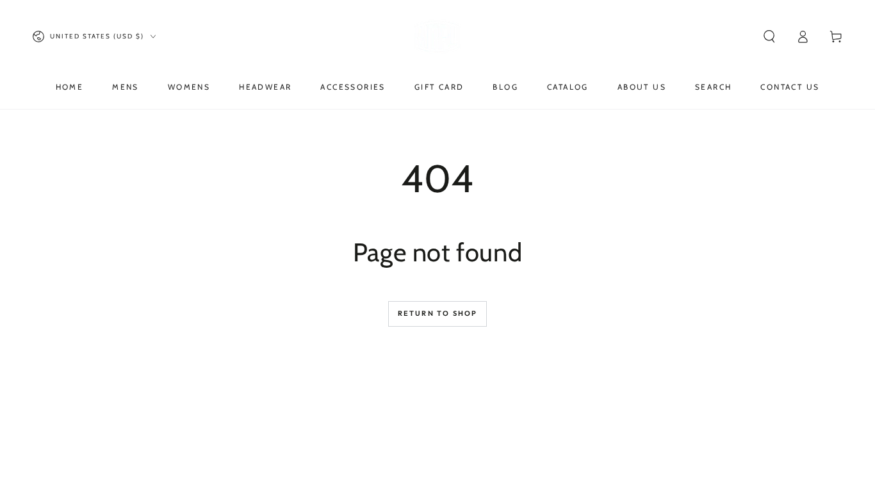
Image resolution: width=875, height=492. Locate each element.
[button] (769, 36)
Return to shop (438, 313)
